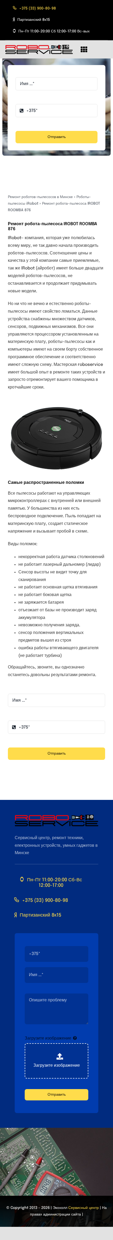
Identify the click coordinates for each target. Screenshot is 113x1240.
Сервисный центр (83, 1208)
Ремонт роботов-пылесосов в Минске (40, 197)
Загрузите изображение (48, 1038)
